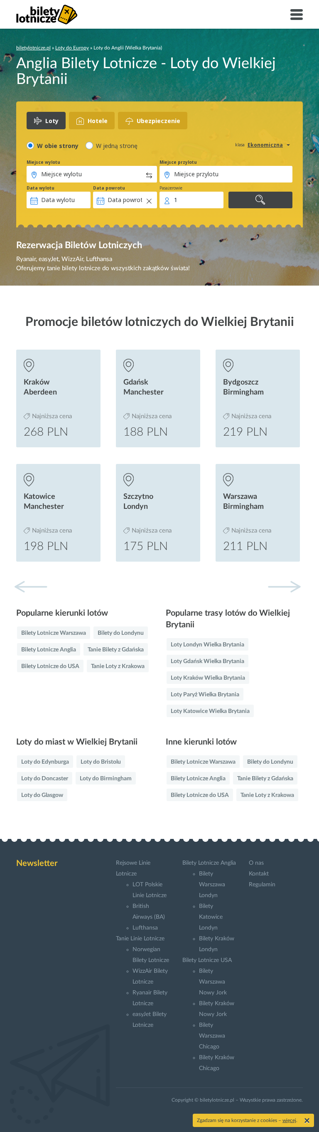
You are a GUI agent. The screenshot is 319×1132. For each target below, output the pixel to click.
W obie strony (58, 146)
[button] (284, 586)
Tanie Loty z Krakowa (118, 666)
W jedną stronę (116, 146)
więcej (289, 1120)
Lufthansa (145, 928)
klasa (240, 145)
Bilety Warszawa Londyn (212, 884)
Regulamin (262, 885)
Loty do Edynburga (45, 762)
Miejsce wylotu (43, 162)
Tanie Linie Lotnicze (140, 939)
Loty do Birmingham (106, 779)
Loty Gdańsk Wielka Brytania (207, 661)
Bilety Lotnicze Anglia (48, 650)
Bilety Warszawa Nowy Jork (213, 982)
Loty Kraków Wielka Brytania (208, 678)
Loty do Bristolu (101, 762)
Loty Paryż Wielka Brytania (205, 695)
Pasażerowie (171, 188)
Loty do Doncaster (44, 779)
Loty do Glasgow (42, 795)
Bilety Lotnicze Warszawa (53, 633)
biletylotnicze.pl (33, 47)
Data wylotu (40, 188)
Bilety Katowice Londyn (211, 917)
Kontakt (259, 874)
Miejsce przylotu (178, 162)
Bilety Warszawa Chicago (212, 1036)
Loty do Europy (72, 47)
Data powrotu (109, 188)
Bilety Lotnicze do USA (50, 666)
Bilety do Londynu (121, 633)
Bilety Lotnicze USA (207, 960)
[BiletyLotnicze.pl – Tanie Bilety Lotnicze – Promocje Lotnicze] (47, 14)
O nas (256, 863)
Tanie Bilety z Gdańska (116, 650)
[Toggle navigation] (296, 14)
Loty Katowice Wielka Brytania (210, 711)
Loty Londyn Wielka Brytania (207, 645)
